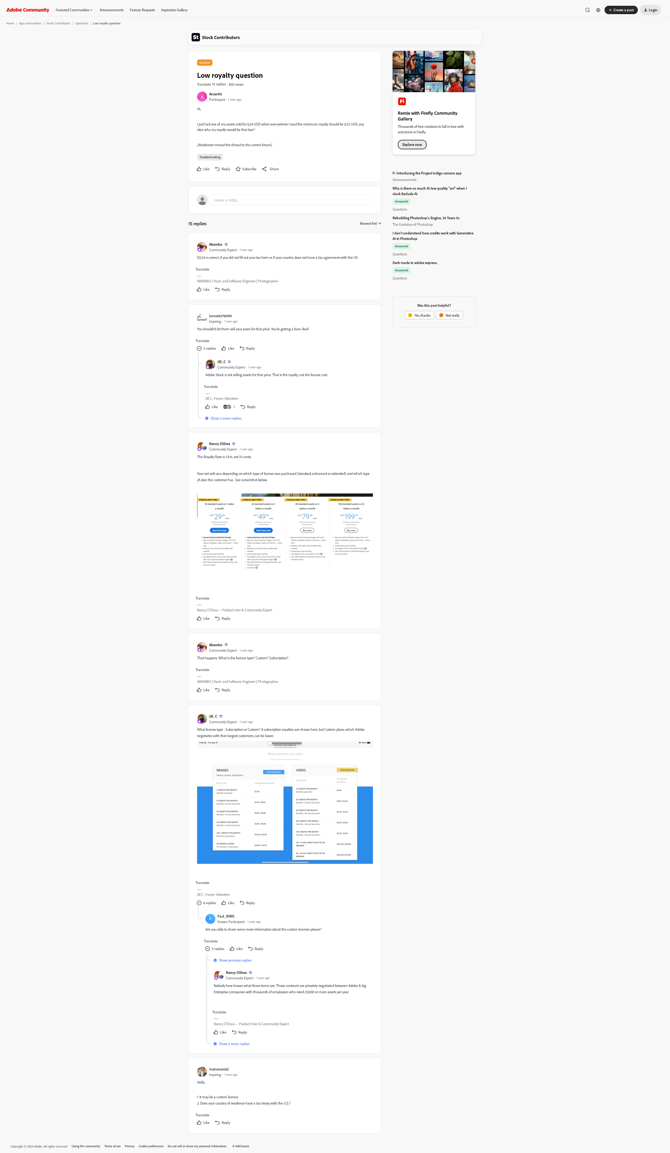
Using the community (86, 1146)
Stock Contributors (58, 23)
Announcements (112, 10)
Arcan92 (215, 94)
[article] (284, 267)
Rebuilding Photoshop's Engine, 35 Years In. (426, 218)
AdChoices (242, 1146)
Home (10, 23)
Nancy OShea (219, 443)
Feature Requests (142, 10)
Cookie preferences (151, 1146)
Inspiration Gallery (174, 10)
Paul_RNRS (225, 916)
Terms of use (112, 1146)
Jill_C (221, 361)
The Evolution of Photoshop (413, 224)
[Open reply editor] (285, 199)
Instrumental (219, 1069)
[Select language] (598, 10)
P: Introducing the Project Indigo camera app (427, 173)
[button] (621, 10)
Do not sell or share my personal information (197, 1146)
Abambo (215, 244)
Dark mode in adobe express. (415, 262)
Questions (81, 23)
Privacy (130, 1146)
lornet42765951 (220, 316)
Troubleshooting (209, 157)
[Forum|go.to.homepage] (27, 10)
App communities (30, 23)
